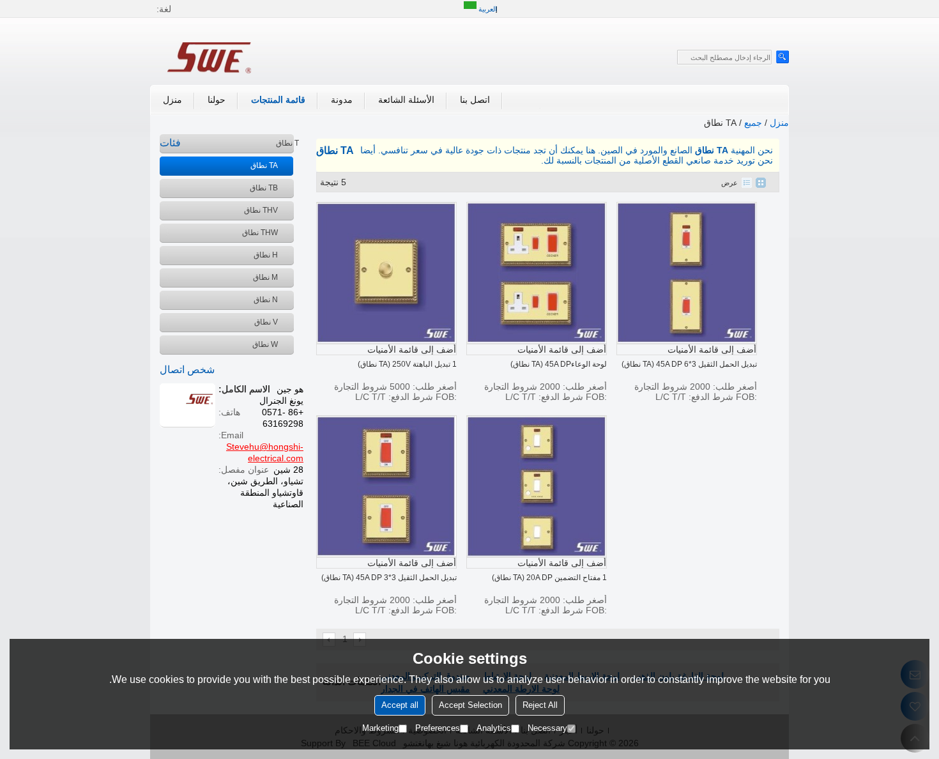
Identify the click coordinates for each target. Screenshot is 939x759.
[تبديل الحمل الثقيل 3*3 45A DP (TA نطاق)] (386, 486)
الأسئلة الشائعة (406, 100)
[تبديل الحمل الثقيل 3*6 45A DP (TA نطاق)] (686, 273)
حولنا (216, 100)
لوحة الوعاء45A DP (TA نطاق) (558, 364)
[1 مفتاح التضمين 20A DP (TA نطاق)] (536, 486)
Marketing (380, 728)
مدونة (342, 100)
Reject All (540, 705)
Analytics (494, 728)
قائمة (747, 183)
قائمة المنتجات (278, 100)
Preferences (437, 728)
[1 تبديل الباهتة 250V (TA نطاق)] (386, 273)
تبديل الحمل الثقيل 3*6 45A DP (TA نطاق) (689, 364)
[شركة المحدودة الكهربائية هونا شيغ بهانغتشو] (211, 56)
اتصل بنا (475, 100)
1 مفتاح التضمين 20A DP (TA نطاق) (549, 577)
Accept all (399, 705)
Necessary (547, 728)
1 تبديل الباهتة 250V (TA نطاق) (407, 364)
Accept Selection (470, 705)
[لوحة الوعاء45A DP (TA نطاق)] (536, 273)
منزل (172, 100)
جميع (753, 123)
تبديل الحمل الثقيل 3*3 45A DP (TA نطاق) (389, 577)
